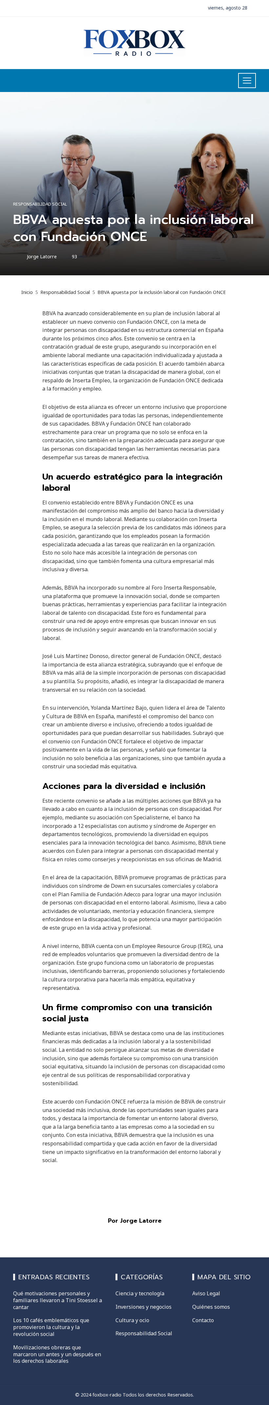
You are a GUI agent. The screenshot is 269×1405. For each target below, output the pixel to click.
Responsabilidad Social (40, 204)
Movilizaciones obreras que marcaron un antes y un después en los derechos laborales (57, 1354)
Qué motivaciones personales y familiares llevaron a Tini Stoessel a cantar (57, 1300)
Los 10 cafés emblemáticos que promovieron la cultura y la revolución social (51, 1327)
